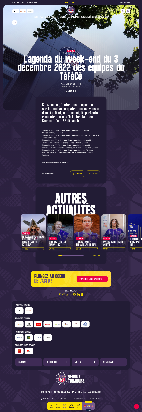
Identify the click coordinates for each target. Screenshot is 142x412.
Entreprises (33, 3)
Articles (47, 17)
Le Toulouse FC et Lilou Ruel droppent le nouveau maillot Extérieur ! (33, 240)
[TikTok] (67, 294)
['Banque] (19, 337)
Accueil (36, 17)
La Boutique (15, 3)
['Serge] (76, 324)
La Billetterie (24, 3)
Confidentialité (77, 392)
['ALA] (38, 337)
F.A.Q (84, 392)
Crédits (91, 399)
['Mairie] (29, 351)
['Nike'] (15, 11)
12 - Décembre (61, 17)
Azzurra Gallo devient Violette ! (113, 243)
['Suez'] (57, 324)
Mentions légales (60, 392)
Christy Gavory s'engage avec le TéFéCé (86, 243)
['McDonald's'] (29, 337)
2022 (53, 17)
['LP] (29, 324)
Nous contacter (125, 3)
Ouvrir (29, 362)
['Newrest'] (30, 11)
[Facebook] (71, 294)
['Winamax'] (47, 324)
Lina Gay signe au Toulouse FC (57, 243)
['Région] (19, 351)
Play (41, 17)
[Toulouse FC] (71, 10)
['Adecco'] (38, 324)
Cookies (98, 399)
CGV (68, 392)
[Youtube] (74, 294)
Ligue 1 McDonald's (94, 392)
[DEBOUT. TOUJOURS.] (71, 379)
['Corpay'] (47, 337)
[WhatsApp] (82, 294)
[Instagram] (63, 294)
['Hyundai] (85, 324)
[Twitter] (59, 294)
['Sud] (66, 324)
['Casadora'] (23, 11)
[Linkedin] (78, 294)
